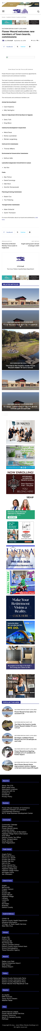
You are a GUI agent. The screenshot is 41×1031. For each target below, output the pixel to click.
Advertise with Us (8, 791)
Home (3, 17)
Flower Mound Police (9, 867)
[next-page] (6, 414)
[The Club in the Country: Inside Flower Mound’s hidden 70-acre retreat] (20, 349)
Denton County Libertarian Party (14, 980)
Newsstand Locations (9, 789)
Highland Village (8, 896)
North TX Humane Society (11, 1017)
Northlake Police (8, 872)
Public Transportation (9, 839)
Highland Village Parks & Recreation (15, 834)
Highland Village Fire (9, 869)
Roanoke (5, 905)
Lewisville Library (8, 830)
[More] (30, 47)
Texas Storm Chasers (9, 998)
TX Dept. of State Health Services (14, 924)
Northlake (5, 904)
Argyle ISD (6, 937)
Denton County (7, 907)
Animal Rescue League (10, 1012)
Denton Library (7, 826)
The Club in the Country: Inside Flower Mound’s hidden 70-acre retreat (20, 367)
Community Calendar (9, 825)
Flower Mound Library (10, 828)
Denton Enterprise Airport (11, 963)
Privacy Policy (7, 796)
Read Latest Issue (8, 787)
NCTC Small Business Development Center (17, 813)
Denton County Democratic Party (14, 978)
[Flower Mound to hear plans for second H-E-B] (20, 308)
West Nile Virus (7, 926)
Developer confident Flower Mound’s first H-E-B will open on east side (20, 408)
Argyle (4, 885)
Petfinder (5, 1019)
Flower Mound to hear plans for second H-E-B (20, 326)
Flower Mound (7, 895)
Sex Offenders (7, 874)
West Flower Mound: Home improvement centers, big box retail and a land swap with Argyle (26, 766)
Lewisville (5, 900)
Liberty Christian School (10, 944)
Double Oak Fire (8, 861)
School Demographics (10, 948)
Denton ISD (6, 939)
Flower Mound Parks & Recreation (14, 832)
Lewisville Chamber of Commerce (14, 810)
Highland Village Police (10, 870)
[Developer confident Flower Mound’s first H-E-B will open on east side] (20, 390)
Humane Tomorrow (9, 1015)
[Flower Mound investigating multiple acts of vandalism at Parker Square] (7, 751)
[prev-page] (3, 414)
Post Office (6, 835)
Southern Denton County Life (20, 363)
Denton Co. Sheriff (8, 858)
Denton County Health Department (14, 920)
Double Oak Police (8, 859)
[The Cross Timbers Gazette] (20, 11)
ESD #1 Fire (6, 863)
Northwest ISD (7, 943)
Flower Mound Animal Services (13, 1013)
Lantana (5, 898)
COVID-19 (5, 919)
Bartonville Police (8, 856)
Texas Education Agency (11, 950)
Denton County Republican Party (14, 982)
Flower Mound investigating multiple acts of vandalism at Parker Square (24, 752)
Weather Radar (7, 1000)
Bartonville (6, 887)
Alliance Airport (7, 967)
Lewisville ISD (7, 941)
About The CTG (7, 786)
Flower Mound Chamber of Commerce (16, 808)
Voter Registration (8, 843)
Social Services (7, 841)
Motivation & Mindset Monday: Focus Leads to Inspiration (9, 245)
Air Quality (5, 995)
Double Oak (6, 893)
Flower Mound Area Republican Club (15, 983)
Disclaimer (5, 795)
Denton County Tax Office (11, 837)
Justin (4, 902)
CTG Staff (10, 40)
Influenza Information (9, 922)
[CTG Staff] (3, 40)
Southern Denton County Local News (16, 17)
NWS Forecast (7, 997)
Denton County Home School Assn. (14, 946)
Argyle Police (6, 854)
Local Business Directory (11, 811)
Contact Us (6, 793)
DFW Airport (6, 965)
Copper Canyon (7, 889)
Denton (4, 891)
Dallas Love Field (8, 961)
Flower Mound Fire (8, 865)
